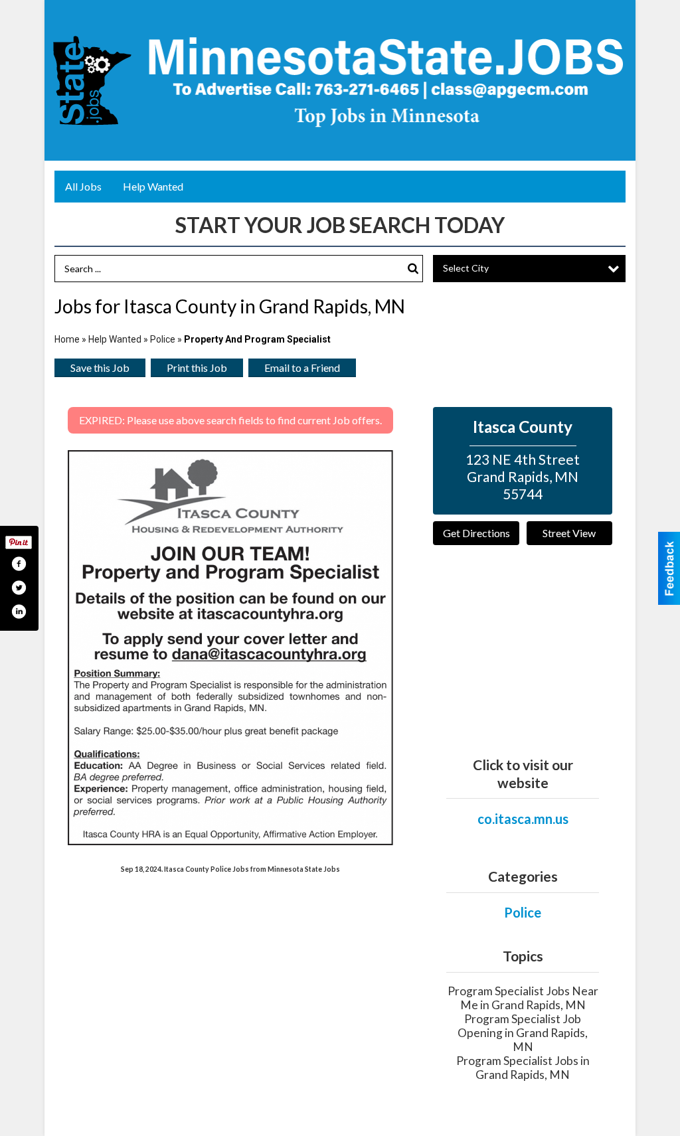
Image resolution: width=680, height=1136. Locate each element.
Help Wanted (153, 186)
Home (67, 339)
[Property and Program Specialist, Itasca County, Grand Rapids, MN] (230, 647)
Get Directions (476, 533)
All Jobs (83, 186)
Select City (466, 268)
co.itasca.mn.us (522, 819)
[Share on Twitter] (18, 587)
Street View (569, 533)
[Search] (413, 269)
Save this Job (99, 367)
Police (162, 339)
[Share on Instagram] (18, 611)
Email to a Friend (302, 367)
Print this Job (197, 367)
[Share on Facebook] (18, 563)
